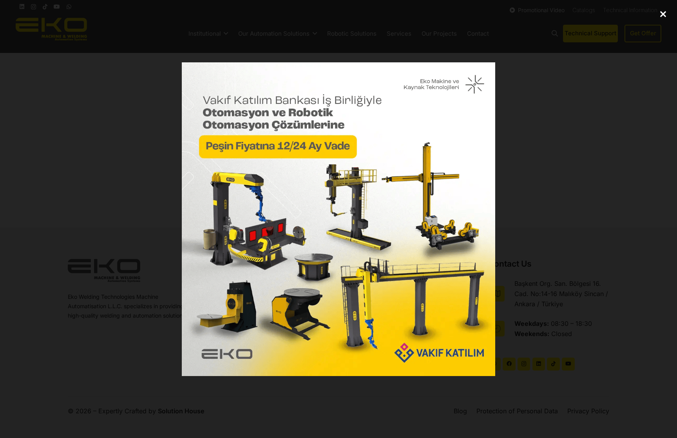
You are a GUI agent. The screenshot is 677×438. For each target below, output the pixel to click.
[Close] (663, 14)
